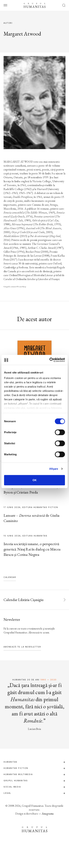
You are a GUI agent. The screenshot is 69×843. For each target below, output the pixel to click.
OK (35, 479)
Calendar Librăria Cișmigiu (24, 599)
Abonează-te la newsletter (22, 647)
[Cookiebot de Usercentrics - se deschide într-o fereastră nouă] (49, 360)
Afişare (53, 468)
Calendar (10, 577)
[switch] (60, 432)
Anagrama (48, 813)
